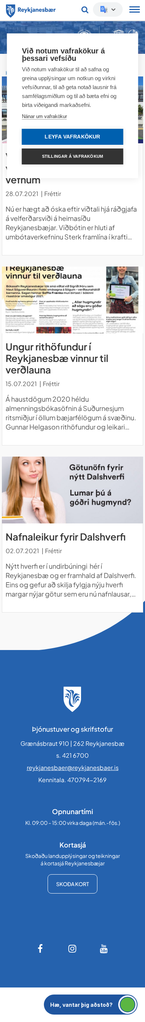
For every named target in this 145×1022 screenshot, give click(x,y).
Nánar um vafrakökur (44, 116)
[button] (91, 1005)
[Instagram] (72, 948)
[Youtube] (104, 948)
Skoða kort (72, 884)
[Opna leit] (85, 9)
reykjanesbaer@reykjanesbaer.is (73, 767)
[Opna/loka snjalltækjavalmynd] (134, 10)
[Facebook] (41, 948)
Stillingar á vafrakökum (72, 156)
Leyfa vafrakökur (72, 137)
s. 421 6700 (72, 755)
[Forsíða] (31, 9)
